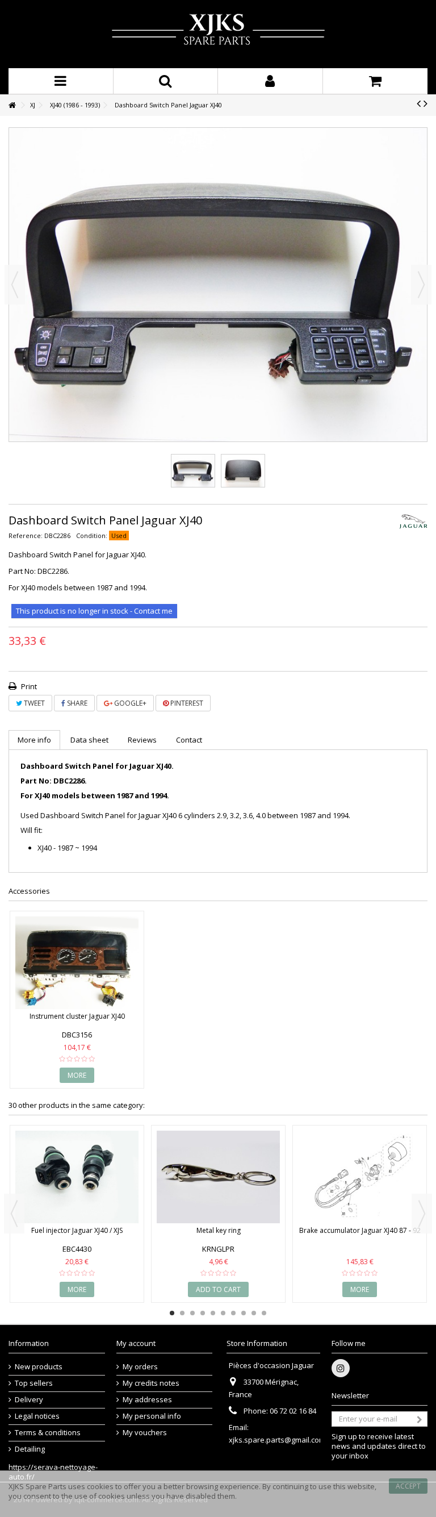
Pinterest (186, 703)
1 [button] (172, 1313)
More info (34, 740)
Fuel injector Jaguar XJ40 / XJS (77, 1230)
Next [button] (421, 285)
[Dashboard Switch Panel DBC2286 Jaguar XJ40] (193, 471)
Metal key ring (218, 1230)
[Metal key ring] (218, 1177)
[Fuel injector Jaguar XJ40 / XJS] (77, 1177)
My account (136, 1343)
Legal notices (37, 1416)
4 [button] (202, 1313)
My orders (140, 1367)
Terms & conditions (48, 1432)
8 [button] (243, 1313)
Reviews (142, 740)
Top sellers (34, 1383)
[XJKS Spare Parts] (218, 34)
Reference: (26, 535)
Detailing (30, 1449)
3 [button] (192, 1313)
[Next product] (425, 103)
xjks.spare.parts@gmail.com (277, 1440)
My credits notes (151, 1383)
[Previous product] (419, 103)
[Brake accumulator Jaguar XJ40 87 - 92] (359, 1177)
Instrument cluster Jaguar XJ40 (77, 1016)
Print (28, 686)
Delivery (29, 1400)
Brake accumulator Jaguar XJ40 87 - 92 (360, 1230)
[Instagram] (341, 1368)
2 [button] (182, 1313)
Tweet (33, 703)
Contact (189, 740)
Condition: (91, 535)
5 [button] (213, 1313)
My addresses (147, 1400)
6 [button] (223, 1313)
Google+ (129, 703)
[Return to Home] (12, 105)
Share (76, 703)
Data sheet (89, 740)
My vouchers (145, 1432)
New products (38, 1367)
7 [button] (233, 1313)
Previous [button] (15, 285)
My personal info (152, 1416)
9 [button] (253, 1313)
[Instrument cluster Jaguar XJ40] (77, 962)
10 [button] (264, 1313)
